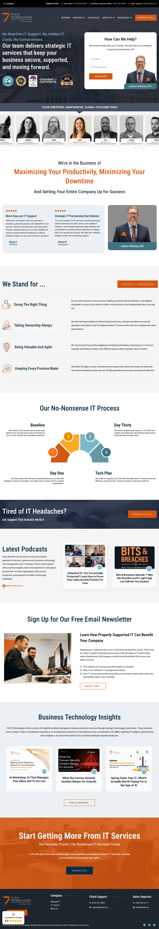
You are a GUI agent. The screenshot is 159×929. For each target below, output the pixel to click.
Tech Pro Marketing (70, 925)
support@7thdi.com (100, 907)
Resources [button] (124, 17)
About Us (54, 909)
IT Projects (55, 905)
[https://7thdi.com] (17, 900)
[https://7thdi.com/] (17, 17)
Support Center (52, 3)
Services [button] (78, 17)
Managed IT (55, 902)
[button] (85, 566)
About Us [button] (107, 17)
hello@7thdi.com (142, 907)
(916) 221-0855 (119, 4)
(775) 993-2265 (80, 4)
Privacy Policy (84, 925)
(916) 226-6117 (150, 4)
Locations (10, 4)
